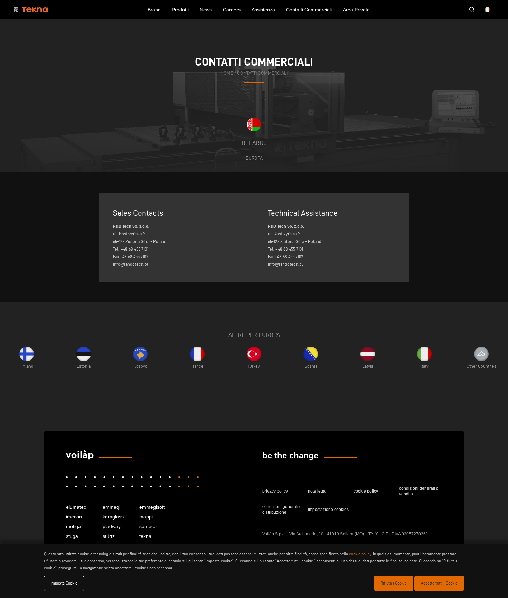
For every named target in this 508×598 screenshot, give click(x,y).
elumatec (76, 507)
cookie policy (366, 491)
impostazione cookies (328, 509)
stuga (72, 536)
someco (148, 526)
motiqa (73, 526)
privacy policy (275, 491)
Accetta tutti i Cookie (439, 583)
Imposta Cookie (63, 583)
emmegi (111, 507)
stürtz (109, 536)
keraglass (113, 517)
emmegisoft (152, 507)
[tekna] (80, 455)
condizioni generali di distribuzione (282, 509)
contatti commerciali (262, 73)
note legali (318, 491)
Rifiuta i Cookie (393, 583)
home (226, 73)
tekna (145, 536)
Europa (254, 158)
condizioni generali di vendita (419, 491)
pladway (112, 526)
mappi (146, 517)
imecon (74, 517)
